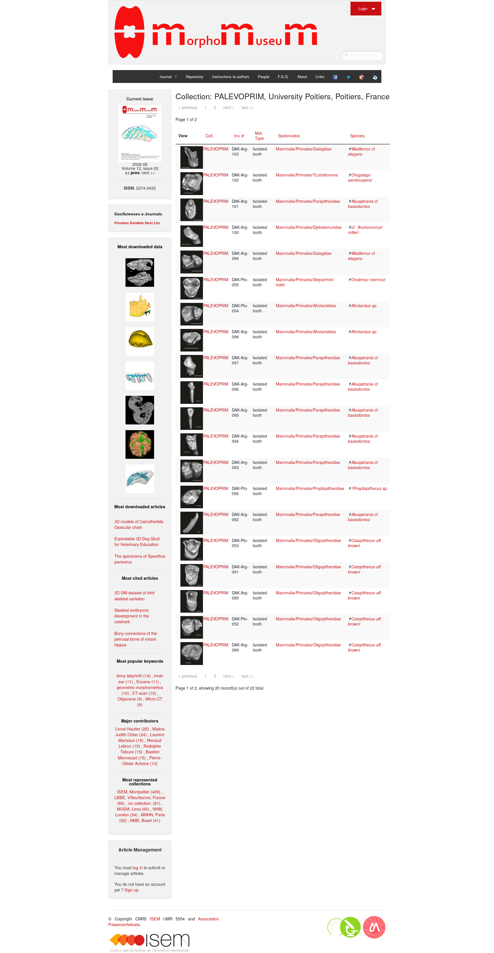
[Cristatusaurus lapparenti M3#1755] (140, 478)
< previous (187, 107)
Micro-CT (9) (149, 701)
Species (357, 135)
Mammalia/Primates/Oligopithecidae (308, 540)
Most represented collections (139, 782)
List (157, 223)
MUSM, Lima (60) (133, 809)
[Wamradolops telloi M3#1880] (140, 272)
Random (137, 223)
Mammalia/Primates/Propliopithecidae (310, 488)
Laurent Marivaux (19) (141, 737)
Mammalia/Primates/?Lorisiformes (307, 175)
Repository (195, 76)
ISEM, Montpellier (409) (138, 792)
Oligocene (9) (129, 699)
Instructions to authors (230, 76)
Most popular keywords (140, 661)
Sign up (131, 890)
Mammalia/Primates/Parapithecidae (308, 201)
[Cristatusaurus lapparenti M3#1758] (140, 375)
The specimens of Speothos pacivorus (139, 559)
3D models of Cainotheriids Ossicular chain (138, 524)
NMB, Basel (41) (145, 820)
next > (228, 107)
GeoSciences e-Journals (138, 214)
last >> (248, 107)
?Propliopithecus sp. (369, 488)
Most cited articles (140, 578)
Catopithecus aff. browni (365, 542)
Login (362, 8)
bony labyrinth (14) (134, 675)
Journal (166, 76)
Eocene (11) (147, 681)
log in (137, 867)
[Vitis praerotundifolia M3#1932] (140, 340)
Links (320, 76)
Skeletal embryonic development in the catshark (131, 615)
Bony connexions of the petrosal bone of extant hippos (135, 639)
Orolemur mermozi (368, 279)
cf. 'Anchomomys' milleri (365, 229)
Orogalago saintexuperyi (360, 177)
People (263, 76)
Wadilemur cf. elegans (362, 151)
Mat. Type (259, 135)
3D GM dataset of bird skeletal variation (134, 595)
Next (149, 223)
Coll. (210, 135)
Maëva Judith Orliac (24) (140, 731)
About (302, 76)
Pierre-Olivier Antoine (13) (142, 760)
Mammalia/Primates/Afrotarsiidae (306, 305)
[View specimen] (191, 156)
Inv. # (239, 135)
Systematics (289, 135)
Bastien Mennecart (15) (139, 754)
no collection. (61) (144, 803)
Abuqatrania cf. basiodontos (363, 203)
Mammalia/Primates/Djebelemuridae (309, 227)
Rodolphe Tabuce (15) (140, 749)
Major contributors (139, 721)
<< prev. (132, 172)
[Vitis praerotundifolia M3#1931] (140, 409)
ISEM (155, 919)
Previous (121, 223)
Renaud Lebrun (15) (140, 743)
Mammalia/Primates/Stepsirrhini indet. (304, 282)
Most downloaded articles (139, 506)
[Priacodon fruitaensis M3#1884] (140, 306)
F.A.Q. (283, 76)
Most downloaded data (139, 246)
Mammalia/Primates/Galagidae (304, 149)
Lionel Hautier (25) (132, 729)
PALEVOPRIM (215, 149)
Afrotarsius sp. (364, 305)
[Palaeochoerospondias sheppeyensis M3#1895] (140, 444)
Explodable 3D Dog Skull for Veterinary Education (137, 541)
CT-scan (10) (144, 693)
